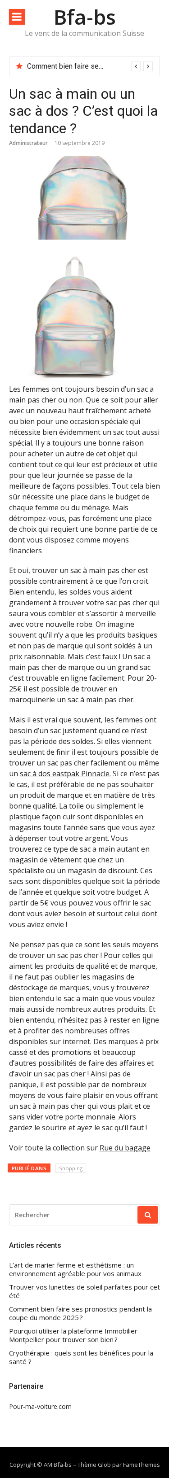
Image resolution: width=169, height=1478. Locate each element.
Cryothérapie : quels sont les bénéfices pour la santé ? (81, 1357)
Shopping (70, 1168)
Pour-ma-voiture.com (40, 1406)
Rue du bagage (125, 1148)
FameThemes (141, 1465)
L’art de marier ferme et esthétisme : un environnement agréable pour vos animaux (75, 1269)
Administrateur (28, 143)
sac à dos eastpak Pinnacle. (65, 773)
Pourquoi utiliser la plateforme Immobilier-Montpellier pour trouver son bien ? (74, 1335)
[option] (90, 66)
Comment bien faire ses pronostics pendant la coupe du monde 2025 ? (80, 1313)
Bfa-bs (85, 17)
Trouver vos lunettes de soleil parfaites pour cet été (84, 1291)
